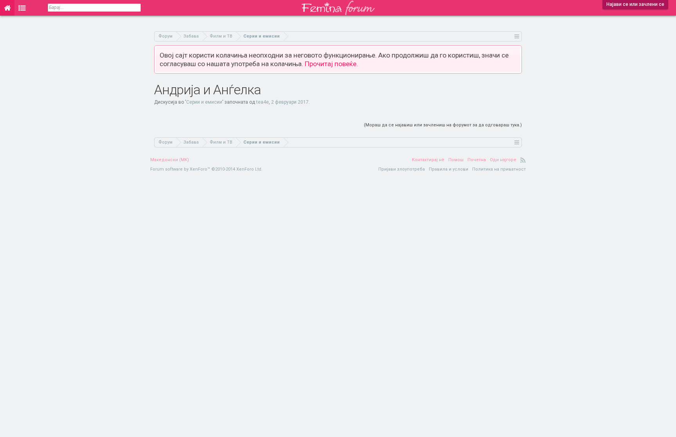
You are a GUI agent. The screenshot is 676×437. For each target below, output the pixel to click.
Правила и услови (448, 169)
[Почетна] (7, 8)
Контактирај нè (428, 159)
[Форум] (22, 8)
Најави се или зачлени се (635, 4)
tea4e (262, 102)
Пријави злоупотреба (401, 169)
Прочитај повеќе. (331, 64)
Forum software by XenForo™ (206, 169)
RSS (523, 160)
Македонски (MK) (169, 159)
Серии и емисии (204, 102)
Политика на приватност (499, 169)
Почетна (476, 159)
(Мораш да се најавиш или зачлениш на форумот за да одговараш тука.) (443, 125)
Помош (456, 159)
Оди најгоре (503, 159)
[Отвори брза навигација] (517, 36)
